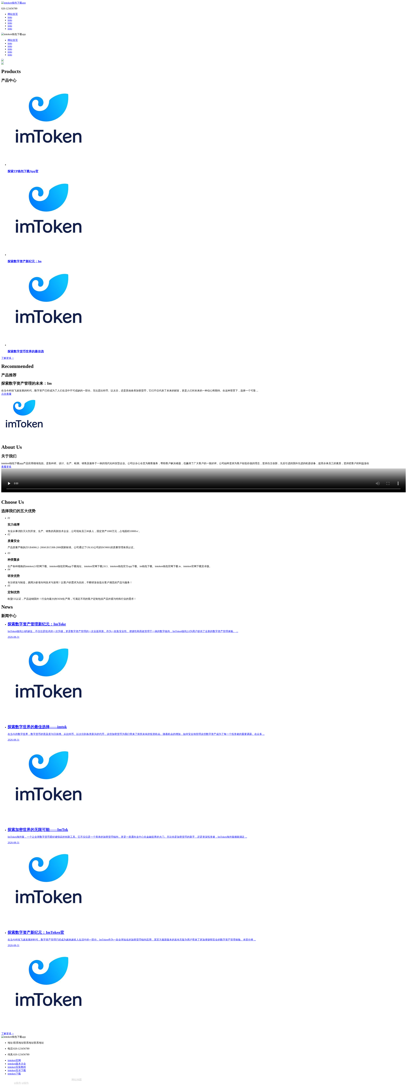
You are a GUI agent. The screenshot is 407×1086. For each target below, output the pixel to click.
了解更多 (7, 358)
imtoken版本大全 (17, 1063)
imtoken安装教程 (17, 1067)
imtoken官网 (14, 1060)
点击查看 (6, 394)
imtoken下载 (14, 1073)
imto (10, 17)
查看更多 (6, 466)
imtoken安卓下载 (17, 1070)
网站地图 (77, 1079)
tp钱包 (17, 1083)
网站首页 (13, 14)
